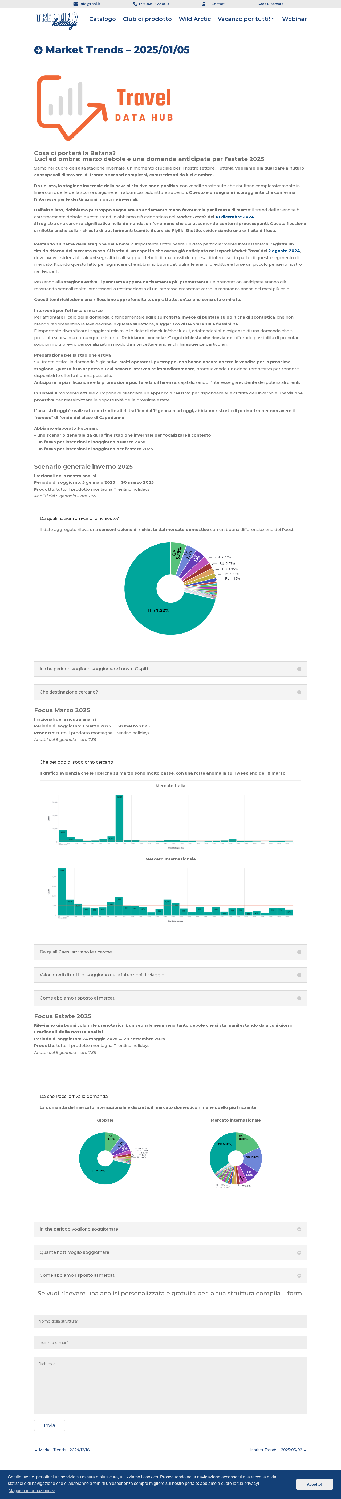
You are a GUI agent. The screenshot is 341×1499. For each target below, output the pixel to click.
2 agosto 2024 (284, 250)
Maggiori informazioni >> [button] (32, 1490)
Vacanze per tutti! (244, 19)
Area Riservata (270, 4)
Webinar (294, 19)
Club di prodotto (147, 19)
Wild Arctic (195, 19)
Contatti (219, 4)
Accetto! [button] (314, 1484)
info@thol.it (90, 4)
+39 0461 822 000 (154, 4)
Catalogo (102, 19)
